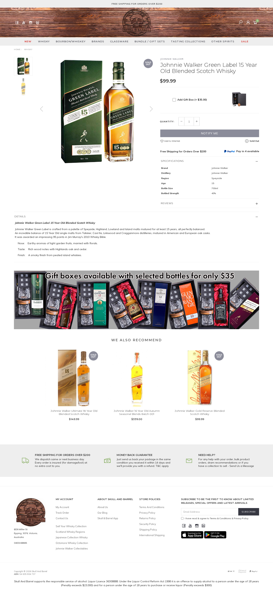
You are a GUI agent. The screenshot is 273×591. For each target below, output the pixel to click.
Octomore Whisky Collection (72, 542)
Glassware (119, 41)
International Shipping (152, 535)
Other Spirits (222, 41)
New (28, 41)
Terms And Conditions (151, 507)
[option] (96, 112)
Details (20, 216)
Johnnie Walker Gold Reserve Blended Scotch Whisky (200, 412)
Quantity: (167, 121)
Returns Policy (147, 518)
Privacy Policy (147, 512)
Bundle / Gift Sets (149, 41)
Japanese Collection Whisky (72, 537)
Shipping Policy (148, 529)
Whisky (44, 41)
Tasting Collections (188, 41)
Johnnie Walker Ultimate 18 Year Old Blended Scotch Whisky (74, 412)
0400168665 (20, 542)
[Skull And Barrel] (136, 22)
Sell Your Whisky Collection (71, 526)
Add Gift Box (192, 99)
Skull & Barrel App (108, 518)
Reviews (167, 203)
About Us (103, 507)
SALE (244, 41)
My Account (62, 507)
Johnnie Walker (172, 59)
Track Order (62, 512)
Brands (98, 41)
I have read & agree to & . (217, 518)
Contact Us (62, 518)
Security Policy (147, 524)
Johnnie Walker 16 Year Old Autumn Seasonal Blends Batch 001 (137, 412)
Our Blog (102, 512)
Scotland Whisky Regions (70, 531)
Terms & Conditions (220, 518)
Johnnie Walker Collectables (72, 548)
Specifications (172, 160)
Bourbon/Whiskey (71, 41)
